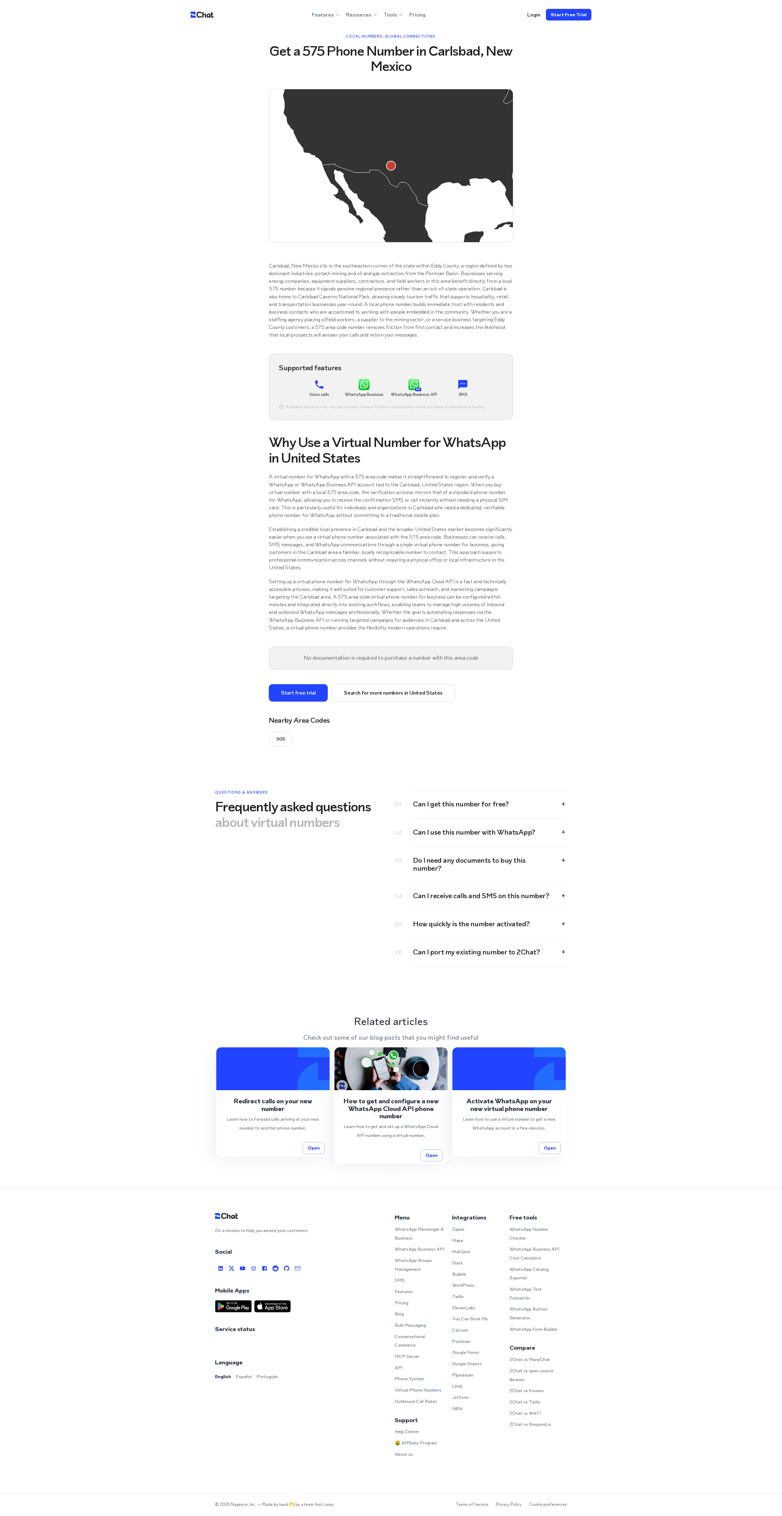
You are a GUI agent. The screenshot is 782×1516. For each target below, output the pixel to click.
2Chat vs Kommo (527, 1390)
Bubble (459, 1274)
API (399, 1367)
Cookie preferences (548, 1504)
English (223, 1376)
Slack (457, 1263)
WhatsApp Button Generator (528, 1313)
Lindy (457, 1386)
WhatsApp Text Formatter (526, 1293)
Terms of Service (472, 1504)
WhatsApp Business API (419, 1249)
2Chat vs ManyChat (530, 1359)
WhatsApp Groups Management (413, 1264)
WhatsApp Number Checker (529, 1233)
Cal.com (460, 1330)
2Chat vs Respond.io (530, 1424)
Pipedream (462, 1375)
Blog (399, 1314)
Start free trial (568, 14)
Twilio (458, 1296)
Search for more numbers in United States (393, 692)
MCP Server (407, 1356)
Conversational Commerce (410, 1340)
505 (280, 739)
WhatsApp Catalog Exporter (529, 1273)
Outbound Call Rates (416, 1401)
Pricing (417, 14)
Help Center (407, 1431)
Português (267, 1376)
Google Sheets (467, 1363)
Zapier (458, 1229)
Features (404, 1291)
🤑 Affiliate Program (416, 1443)
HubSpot (461, 1251)
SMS (400, 1280)
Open (314, 1148)
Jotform (460, 1397)
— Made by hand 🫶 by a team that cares (295, 1504)
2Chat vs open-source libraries (532, 1375)
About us (404, 1454)
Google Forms (465, 1352)
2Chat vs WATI (525, 1413)
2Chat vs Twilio (525, 1402)
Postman (461, 1341)
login (533, 14)
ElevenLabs (463, 1307)
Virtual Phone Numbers (418, 1390)
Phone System (409, 1378)
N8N (457, 1408)
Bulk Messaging (410, 1325)
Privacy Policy (509, 1504)
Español (244, 1376)
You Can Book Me (470, 1318)
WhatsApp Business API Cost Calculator (534, 1253)
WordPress (463, 1285)
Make (457, 1240)
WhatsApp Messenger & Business (419, 1233)
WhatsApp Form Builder (533, 1329)
